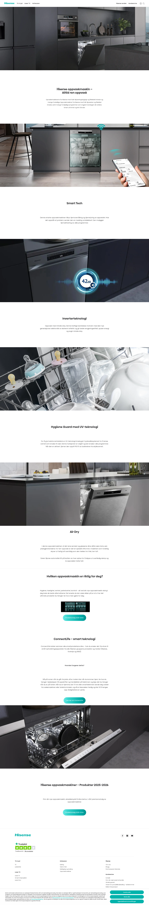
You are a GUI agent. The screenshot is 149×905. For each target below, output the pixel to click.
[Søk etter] (144, 3)
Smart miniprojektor (21, 878)
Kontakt (108, 878)
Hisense (108, 861)
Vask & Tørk (63, 867)
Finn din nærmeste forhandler (115, 880)
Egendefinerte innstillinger (127, 901)
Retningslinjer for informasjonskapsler (63, 897)
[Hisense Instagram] (127, 836)
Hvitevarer (36, 3)
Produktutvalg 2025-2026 (74, 618)
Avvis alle (127, 897)
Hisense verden (121, 3)
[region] (74, 38)
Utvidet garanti (110, 882)
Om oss (108, 864)
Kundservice (133, 3)
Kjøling (62, 864)
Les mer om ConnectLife (74, 700)
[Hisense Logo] (9, 3)
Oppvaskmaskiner (65, 871)
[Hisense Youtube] (132, 836)
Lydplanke (18, 867)
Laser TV (27, 3)
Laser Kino (18, 880)
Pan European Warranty (113, 869)
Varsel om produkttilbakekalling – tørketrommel (120, 885)
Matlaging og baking (66, 869)
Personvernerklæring (37, 899)
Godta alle (127, 892)
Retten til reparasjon (112, 887)
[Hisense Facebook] (122, 836)
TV (15, 864)
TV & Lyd (19, 3)
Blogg (107, 867)
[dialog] (74, 896)
